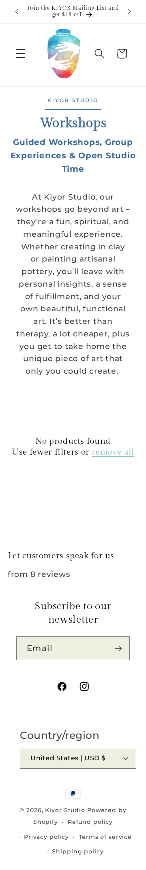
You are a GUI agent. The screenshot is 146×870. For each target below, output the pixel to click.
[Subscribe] (118, 648)
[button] (20, 54)
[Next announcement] (129, 12)
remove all (113, 452)
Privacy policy (46, 837)
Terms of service (105, 837)
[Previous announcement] (17, 12)
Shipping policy (77, 851)
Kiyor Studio (65, 810)
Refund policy (90, 822)
